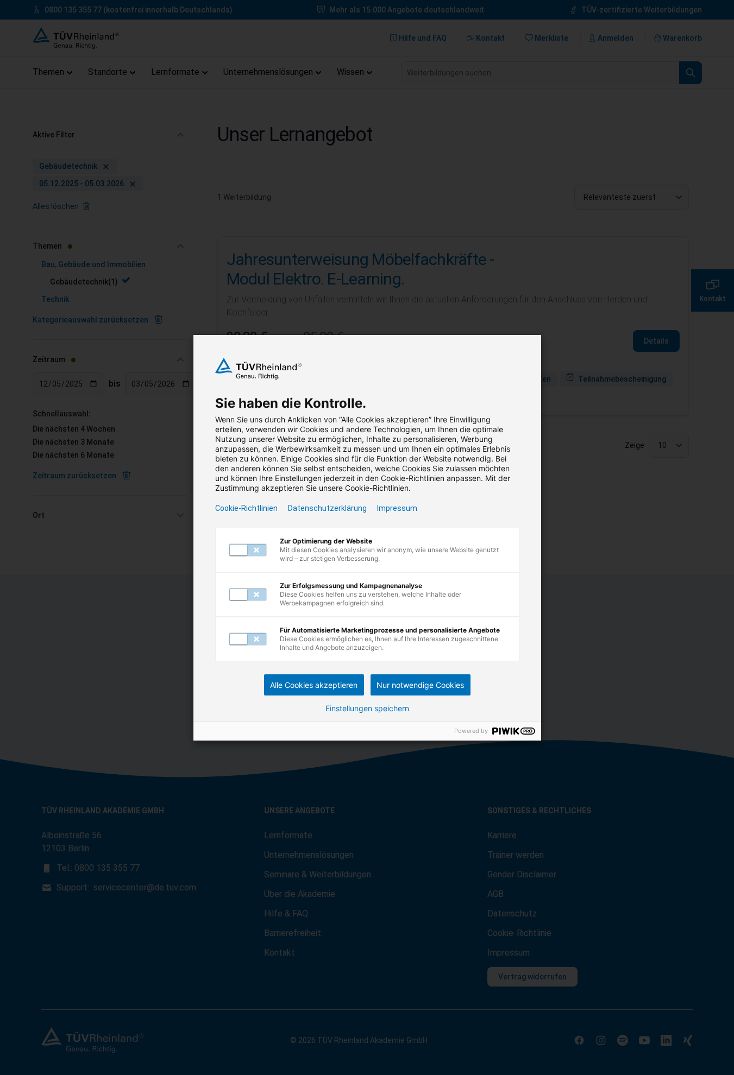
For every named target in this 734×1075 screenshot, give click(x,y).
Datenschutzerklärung (327, 508)
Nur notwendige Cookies (420, 685)
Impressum (397, 508)
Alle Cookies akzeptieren (313, 685)
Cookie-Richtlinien (246, 508)
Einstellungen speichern (367, 708)
